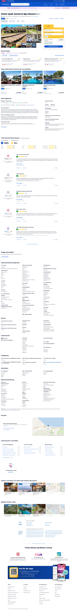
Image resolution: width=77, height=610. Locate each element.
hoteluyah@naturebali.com (9, 428)
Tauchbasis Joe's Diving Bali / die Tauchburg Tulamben (31, 449)
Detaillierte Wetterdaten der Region (38, 543)
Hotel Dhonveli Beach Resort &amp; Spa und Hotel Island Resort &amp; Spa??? (35, 530)
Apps (9, 600)
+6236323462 (7, 429)
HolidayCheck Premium (12, 598)
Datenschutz (41, 590)
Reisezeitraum (46, 28)
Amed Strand (4, 447)
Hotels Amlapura (29, 524)
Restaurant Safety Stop (49, 447)
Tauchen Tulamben (27, 447)
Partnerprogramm (26, 590)
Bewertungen (12, 21)
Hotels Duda (47, 525)
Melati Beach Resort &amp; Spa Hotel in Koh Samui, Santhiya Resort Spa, (35, 532)
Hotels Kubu (47, 524)
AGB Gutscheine (42, 598)
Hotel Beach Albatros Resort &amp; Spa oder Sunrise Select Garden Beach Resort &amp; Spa (35, 533)
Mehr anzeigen (3, 126)
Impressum (41, 603)
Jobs (55, 592)
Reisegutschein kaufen (12, 596)
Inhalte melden (10, 603)
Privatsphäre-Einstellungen (44, 592)
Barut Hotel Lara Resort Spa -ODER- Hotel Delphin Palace (35, 535)
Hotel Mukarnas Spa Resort (50, 536)
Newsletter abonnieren (12, 594)
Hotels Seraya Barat (48, 522)
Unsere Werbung (58, 588)
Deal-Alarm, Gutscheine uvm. (13, 592)
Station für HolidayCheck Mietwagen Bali (53, 362)
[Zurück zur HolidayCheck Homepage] (5, 4)
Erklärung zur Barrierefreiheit (44, 600)
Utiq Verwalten (42, 594)
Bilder (18, 21)
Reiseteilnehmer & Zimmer (49, 32)
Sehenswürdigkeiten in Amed (7, 457)
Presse (56, 590)
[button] (13, 33)
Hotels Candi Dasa (29, 525)
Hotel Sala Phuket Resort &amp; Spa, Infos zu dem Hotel (35, 536)
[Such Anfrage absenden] (28, 4)
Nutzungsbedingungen (43, 588)
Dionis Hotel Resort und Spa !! (50, 535)
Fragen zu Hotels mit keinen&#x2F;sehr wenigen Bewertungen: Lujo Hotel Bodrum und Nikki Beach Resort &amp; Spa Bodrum (54, 532)
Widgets (25, 588)
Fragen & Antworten (11, 590)
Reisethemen (57, 594)
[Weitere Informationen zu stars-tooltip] (14, 492)
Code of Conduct (26, 592)
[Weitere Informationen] (58, 39)
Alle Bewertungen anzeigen (32, 244)
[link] (45, 4)
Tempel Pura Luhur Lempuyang (8, 449)
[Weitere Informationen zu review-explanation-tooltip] (15, 18)
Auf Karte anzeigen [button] (34, 16)
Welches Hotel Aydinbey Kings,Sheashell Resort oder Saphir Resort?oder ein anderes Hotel (54, 533)
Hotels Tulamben (29, 522)
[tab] (48, 26)
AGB (40, 596)
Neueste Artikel (57, 596)
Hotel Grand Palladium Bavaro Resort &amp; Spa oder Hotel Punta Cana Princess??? (54, 530)
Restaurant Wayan (48, 449)
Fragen (22, 21)
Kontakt (9, 588)
